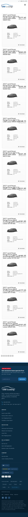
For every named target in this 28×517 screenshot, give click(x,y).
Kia (8, 487)
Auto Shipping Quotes (6, 435)
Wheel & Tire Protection (7, 430)
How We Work (5, 456)
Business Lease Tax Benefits (8, 448)
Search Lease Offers (6, 413)
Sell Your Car (4, 443)
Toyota (15, 484)
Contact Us (6, 494)
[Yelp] (9, 498)
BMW (21, 481)
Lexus (10, 484)
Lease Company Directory (7, 458)
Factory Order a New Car (7, 415)
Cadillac (4, 487)
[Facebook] (3, 498)
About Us (16, 494)
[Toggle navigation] (25, 4)
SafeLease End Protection (7, 428)
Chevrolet (4, 484)
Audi (20, 484)
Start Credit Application (7, 446)
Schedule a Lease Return (7, 420)
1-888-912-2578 (23, 1)
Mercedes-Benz (14, 481)
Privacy (11, 494)
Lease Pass (4, 433)
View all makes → (15, 487)
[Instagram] (6, 498)
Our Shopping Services (6, 418)
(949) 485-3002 (7, 402)
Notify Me (22, 379)
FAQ (2, 494)
